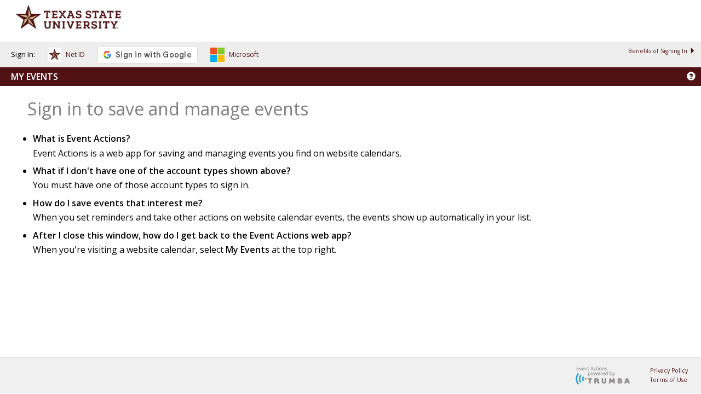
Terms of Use (669, 380)
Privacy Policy (669, 370)
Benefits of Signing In (658, 51)
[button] (66, 56)
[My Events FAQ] (691, 77)
